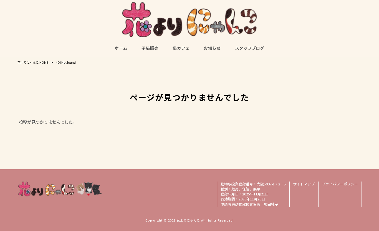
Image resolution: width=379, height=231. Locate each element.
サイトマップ (304, 184)
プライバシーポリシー (340, 184)
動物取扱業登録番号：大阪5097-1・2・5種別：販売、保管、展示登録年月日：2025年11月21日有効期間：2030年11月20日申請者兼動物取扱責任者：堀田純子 (253, 194)
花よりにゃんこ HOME (32, 62)
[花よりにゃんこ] (189, 19)
